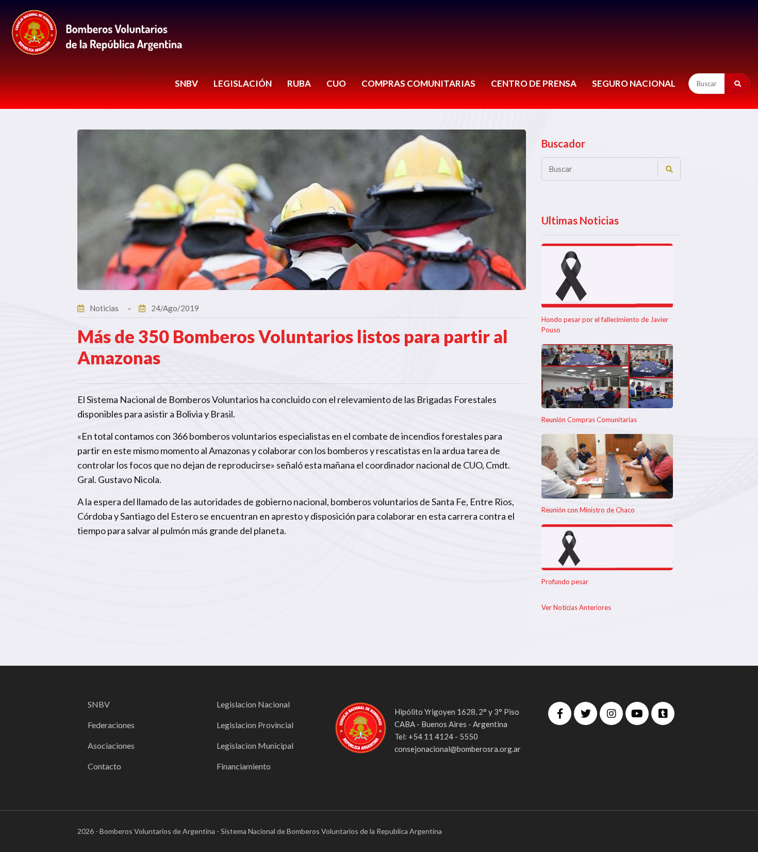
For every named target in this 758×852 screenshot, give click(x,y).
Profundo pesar (564, 581)
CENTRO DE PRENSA (533, 83)
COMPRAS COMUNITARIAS (418, 83)
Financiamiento (244, 766)
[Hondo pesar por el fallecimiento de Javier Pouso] (607, 276)
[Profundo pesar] (607, 547)
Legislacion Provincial (255, 725)
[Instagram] (611, 713)
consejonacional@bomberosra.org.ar (457, 748)
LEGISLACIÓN (242, 83)
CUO (336, 83)
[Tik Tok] (662, 713)
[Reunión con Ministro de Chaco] (607, 466)
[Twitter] (585, 713)
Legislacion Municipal (255, 745)
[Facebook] (559, 713)
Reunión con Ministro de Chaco (588, 510)
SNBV (186, 83)
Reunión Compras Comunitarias (589, 419)
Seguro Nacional (633, 83)
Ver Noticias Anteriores (576, 607)
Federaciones (111, 725)
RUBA (299, 83)
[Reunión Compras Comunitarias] (607, 376)
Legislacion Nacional (253, 704)
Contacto (104, 766)
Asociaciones (111, 745)
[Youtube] (637, 713)
